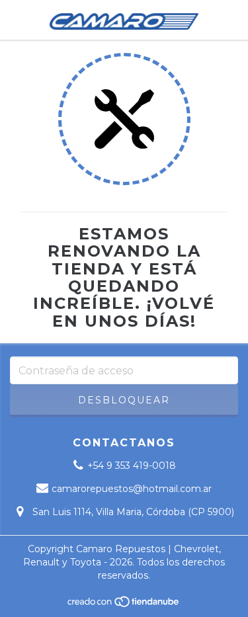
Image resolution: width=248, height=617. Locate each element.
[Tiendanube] (124, 605)
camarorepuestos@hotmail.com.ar (132, 489)
